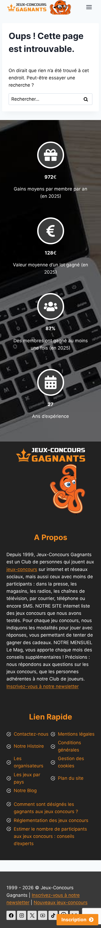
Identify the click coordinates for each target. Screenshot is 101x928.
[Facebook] (11, 915)
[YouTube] (42, 915)
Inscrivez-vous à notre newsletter (42, 686)
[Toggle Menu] (89, 7)
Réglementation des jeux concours (51, 820)
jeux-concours (21, 569)
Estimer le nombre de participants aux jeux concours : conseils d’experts (50, 836)
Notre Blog (25, 790)
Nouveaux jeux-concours (61, 902)
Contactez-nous (31, 734)
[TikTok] (53, 915)
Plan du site (70, 778)
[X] (32, 915)
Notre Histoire (29, 746)
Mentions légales (76, 734)
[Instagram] (21, 915)
